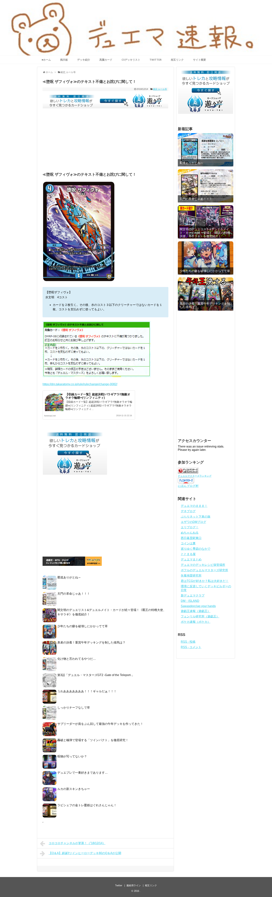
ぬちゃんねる (190, 532)
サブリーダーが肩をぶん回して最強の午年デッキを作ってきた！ (100, 723)
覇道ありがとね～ (69, 577)
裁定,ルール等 (160, 89)
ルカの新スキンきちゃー (73, 788)
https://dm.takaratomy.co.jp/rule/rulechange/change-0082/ (80, 384)
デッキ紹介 (83, 59)
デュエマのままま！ (194, 505)
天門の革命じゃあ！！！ (73, 593)
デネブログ (188, 511)
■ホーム (46, 59)
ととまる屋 (188, 554)
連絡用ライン (133, 885)
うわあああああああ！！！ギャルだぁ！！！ (87, 691)
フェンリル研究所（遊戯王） (200, 616)
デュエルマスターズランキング (194, 475)
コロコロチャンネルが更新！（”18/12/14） (77, 843)
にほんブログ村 (188, 485)
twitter (156, 59)
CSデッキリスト (131, 59)
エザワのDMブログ (193, 521)
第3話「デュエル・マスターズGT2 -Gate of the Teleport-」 (95, 675)
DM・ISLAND (190, 600)
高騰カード (105, 59)
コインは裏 (188, 543)
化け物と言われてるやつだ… (76, 658)
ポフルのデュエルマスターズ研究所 (204, 570)
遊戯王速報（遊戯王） (195, 611)
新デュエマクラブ (192, 595)
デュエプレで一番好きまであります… (82, 772)
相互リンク (177, 59)
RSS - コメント (191, 647)
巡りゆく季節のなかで (195, 548)
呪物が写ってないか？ (72, 756)
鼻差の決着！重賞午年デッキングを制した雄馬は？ (91, 642)
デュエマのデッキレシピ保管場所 (203, 564)
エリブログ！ (190, 527)
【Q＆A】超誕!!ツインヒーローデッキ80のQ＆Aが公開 (85, 853)
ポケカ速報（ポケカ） (195, 621)
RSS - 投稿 (188, 641)
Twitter (118, 885)
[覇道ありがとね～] (205, 149)
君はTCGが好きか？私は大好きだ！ (205, 580)
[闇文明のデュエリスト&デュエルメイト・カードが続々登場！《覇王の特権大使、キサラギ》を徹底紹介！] (205, 222)
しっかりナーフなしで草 (73, 707)
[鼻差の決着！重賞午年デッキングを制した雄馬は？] (205, 294)
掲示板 (64, 59)
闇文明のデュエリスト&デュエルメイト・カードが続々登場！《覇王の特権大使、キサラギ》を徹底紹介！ (205, 233)
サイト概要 (199, 59)
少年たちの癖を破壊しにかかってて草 (82, 626)
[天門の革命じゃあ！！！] (205, 185)
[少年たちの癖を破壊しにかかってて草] (205, 258)
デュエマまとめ (191, 559)
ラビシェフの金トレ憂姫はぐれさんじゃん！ (87, 805)
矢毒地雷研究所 (191, 575)
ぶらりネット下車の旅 (195, 516)
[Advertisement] (105, 141)
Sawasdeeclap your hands (198, 606)
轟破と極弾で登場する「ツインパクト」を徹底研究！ (92, 740)
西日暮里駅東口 (191, 538)
